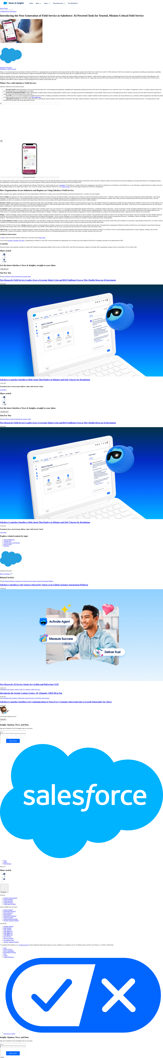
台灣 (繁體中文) (8, 935)
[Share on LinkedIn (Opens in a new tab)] (4, 255)
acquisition (62, 185)
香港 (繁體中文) (8, 933)
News (5, 860)
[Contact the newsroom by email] (4, 881)
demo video (42, 237)
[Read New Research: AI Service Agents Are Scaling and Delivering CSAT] (81, 680)
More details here (36, 97)
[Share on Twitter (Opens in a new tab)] (4, 258)
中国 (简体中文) (8, 931)
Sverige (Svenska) (8, 917)
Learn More (3, 390)
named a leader (66, 186)
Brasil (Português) (8, 899)
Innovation (6, 546)
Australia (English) (8, 926)
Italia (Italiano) (7, 914)
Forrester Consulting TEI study (16, 240)
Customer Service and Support (8, 11)
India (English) (7, 928)
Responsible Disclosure (9, 952)
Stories (5, 862)
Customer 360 (7, 541)
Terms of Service (7, 949)
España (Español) (8, 910)
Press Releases (7, 863)
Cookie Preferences (8, 957)
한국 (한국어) (7, 936)
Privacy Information (8, 951)
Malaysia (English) (8, 938)
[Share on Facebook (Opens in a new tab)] (4, 260)
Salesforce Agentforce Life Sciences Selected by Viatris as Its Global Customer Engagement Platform (44, 585)
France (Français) (8, 913)
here (3, 237)
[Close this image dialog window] (1, 141)
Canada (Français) (8, 902)
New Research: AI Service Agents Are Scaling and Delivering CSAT (29, 684)
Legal (4, 948)
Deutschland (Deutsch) (9, 911)
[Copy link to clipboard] (4, 262)
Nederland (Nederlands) (9, 916)
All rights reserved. (24, 945)
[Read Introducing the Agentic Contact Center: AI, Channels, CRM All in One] (20, 689)
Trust (4, 954)
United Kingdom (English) (10, 919)
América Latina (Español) (10, 898)
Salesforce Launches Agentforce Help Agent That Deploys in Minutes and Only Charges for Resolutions (45, 380)
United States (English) (9, 904)
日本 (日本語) (7, 929)
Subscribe (3, 719)
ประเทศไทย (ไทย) (8, 940)
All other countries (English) (11, 920)
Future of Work (7, 544)
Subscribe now (4, 269)
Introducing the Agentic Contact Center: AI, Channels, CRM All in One (31, 693)
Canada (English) (8, 901)
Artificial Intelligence (9, 539)
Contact (5, 955)
